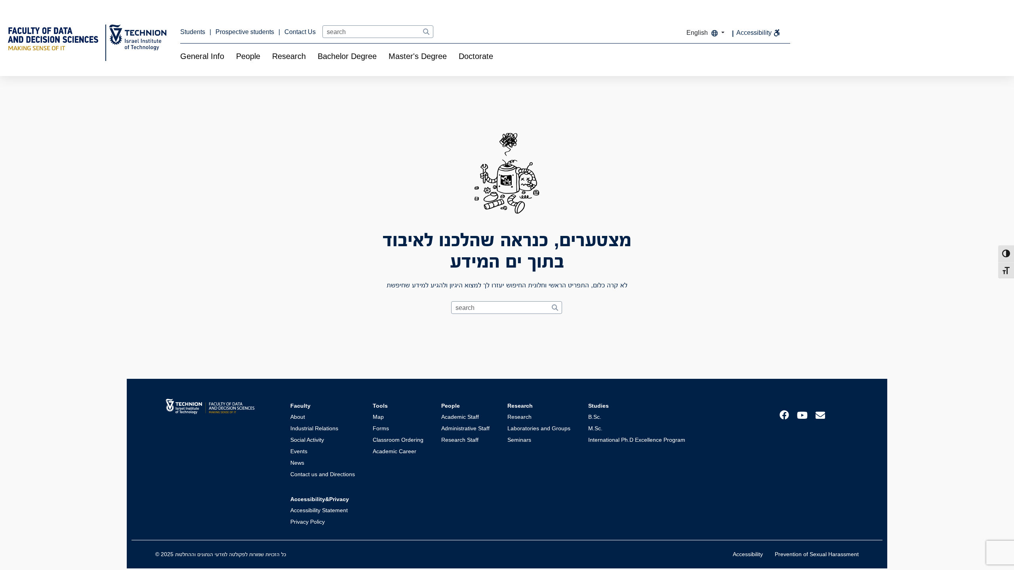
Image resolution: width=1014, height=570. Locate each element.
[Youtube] (802, 414)
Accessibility (748, 554)
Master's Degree (418, 56)
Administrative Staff (465, 428)
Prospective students (245, 31)
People (248, 56)
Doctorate (476, 56)
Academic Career (394, 451)
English (697, 32)
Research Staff (459, 440)
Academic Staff (460, 417)
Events (298, 451)
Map (378, 417)
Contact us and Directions (322, 474)
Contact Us (300, 31)
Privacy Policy (307, 522)
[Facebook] (784, 414)
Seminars (519, 440)
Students (193, 31)
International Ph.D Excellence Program (636, 440)
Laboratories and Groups (538, 428)
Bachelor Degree (347, 56)
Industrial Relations (314, 428)
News (297, 463)
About (297, 417)
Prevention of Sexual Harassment (817, 554)
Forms (381, 428)
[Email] (820, 414)
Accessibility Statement (319, 510)
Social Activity (307, 440)
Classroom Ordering (398, 440)
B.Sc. (594, 417)
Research (289, 56)
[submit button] (426, 32)
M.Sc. (595, 428)
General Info (202, 56)
